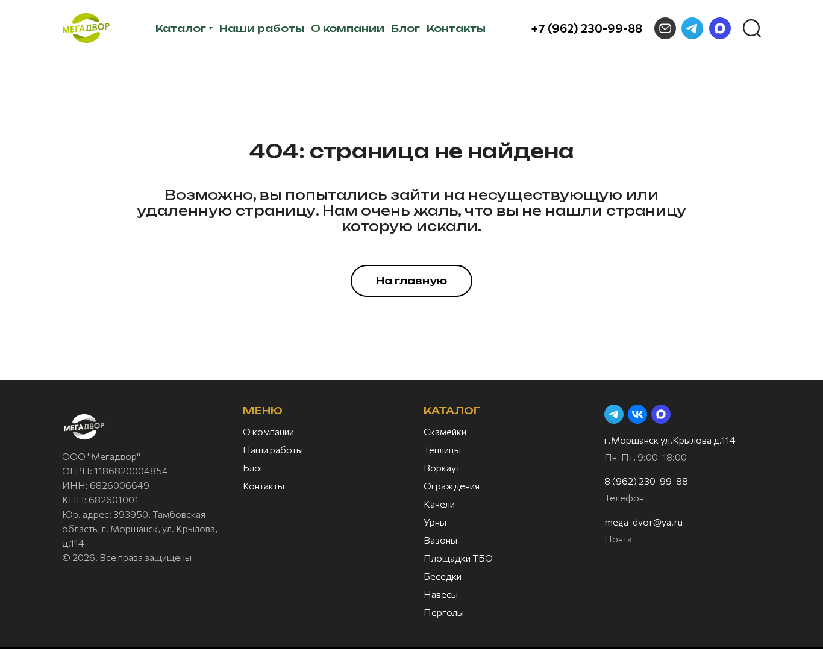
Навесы (441, 594)
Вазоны (440, 539)
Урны (435, 521)
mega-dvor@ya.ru (643, 521)
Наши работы (273, 449)
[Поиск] (752, 28)
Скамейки (445, 431)
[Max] (720, 28)
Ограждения (452, 485)
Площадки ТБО (458, 558)
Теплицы (442, 449)
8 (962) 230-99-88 (646, 480)
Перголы (444, 612)
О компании (268, 431)
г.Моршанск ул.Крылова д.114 (670, 440)
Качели (439, 503)
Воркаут (442, 467)
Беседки (443, 576)
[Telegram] (692, 28)
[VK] (637, 414)
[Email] (665, 28)
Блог (253, 467)
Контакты (263, 485)
